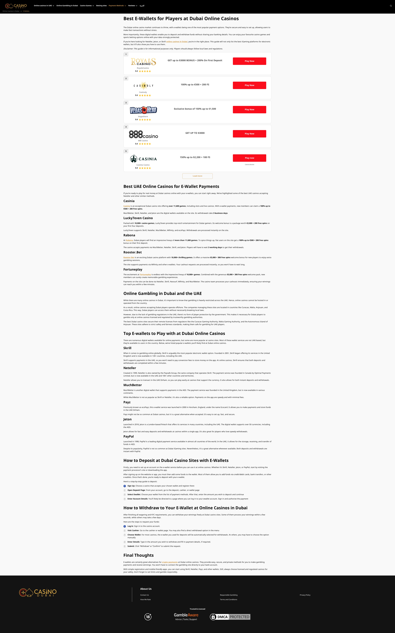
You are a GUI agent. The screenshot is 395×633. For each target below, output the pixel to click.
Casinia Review (249, 164)
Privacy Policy (305, 595)
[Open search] (391, 6)
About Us (146, 589)
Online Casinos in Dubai (11, 11)
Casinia (126, 206)
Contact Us (144, 595)
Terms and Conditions (228, 599)
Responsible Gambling (229, 595)
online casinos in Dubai (176, 41)
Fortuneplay (145, 274)
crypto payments (170, 562)
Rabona (129, 240)
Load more (197, 176)
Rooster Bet (128, 257)
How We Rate (145, 599)
